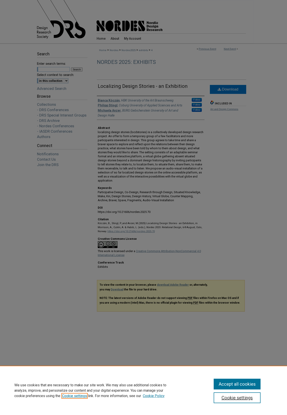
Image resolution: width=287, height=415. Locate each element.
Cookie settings (74, 396)
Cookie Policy (154, 396)
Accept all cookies (237, 384)
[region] (143, 390)
